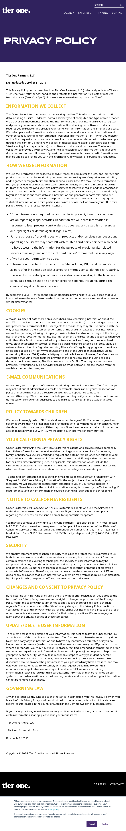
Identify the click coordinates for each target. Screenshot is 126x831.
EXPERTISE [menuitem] (84, 12)
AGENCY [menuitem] (69, 12)
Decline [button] (105, 824)
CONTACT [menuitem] (118, 12)
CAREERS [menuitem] (100, 784)
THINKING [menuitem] (101, 12)
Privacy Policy (53, 809)
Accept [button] (92, 824)
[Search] (121, 5)
